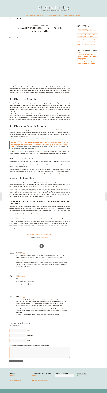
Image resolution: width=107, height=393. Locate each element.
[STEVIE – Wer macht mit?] (106, 196)
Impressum (34, 375)
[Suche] (81, 15)
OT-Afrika (79, 52)
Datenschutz (34, 378)
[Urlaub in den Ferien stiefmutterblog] (39, 60)
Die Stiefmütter (43, 25)
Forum (96, 1)
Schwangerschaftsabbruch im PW (86, 63)
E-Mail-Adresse (30, 335)
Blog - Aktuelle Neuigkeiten (16, 18)
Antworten (17, 290)
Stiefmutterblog (53, 7)
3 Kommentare (38, 234)
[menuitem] (27, 15)
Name (28, 330)
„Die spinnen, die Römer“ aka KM (86, 54)
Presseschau (12, 375)
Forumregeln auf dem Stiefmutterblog (40, 380)
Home (87, 1)
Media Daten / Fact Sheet (14, 378)
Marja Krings (49, 234)
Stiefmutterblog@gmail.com (40, 218)
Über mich (91, 1)
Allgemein (35, 25)
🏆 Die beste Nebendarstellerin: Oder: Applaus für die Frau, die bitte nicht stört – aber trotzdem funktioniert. (86, 30)
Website (28, 340)
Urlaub (46, 237)
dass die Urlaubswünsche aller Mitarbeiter (32, 151)
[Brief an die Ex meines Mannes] (1, 196)
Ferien (42, 237)
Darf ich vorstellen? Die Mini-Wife (88, 39)
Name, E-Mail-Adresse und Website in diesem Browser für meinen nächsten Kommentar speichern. (30, 345)
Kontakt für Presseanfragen (15, 380)
